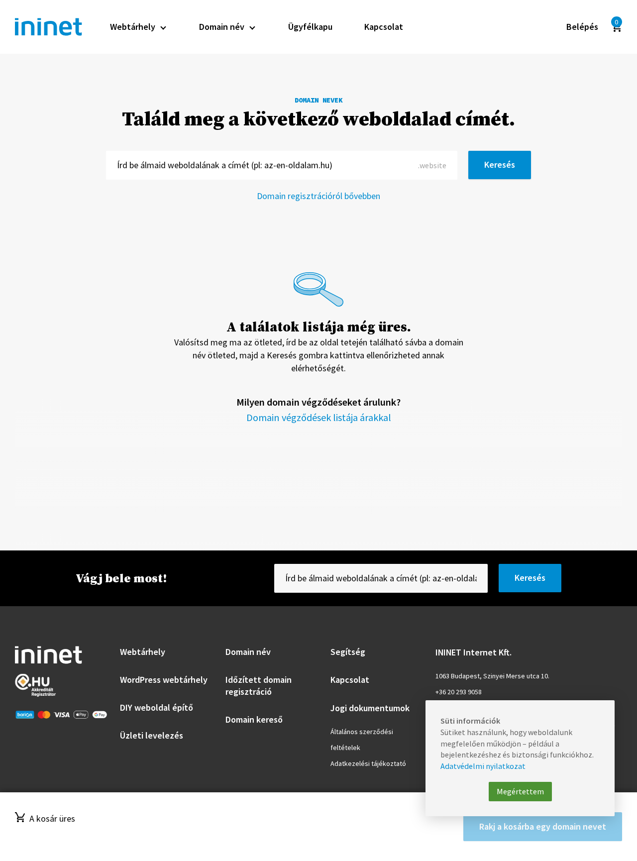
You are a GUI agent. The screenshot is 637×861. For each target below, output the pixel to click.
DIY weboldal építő (156, 707)
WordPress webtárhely (164, 679)
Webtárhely (142, 651)
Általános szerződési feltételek (361, 739)
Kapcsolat (349, 679)
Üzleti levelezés (151, 735)
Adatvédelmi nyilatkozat (483, 766)
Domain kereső (254, 719)
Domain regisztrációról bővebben (318, 196)
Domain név (248, 651)
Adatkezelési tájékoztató (368, 763)
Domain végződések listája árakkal (318, 417)
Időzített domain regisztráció (258, 685)
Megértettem (520, 791)
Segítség (347, 651)
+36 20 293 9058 (458, 691)
